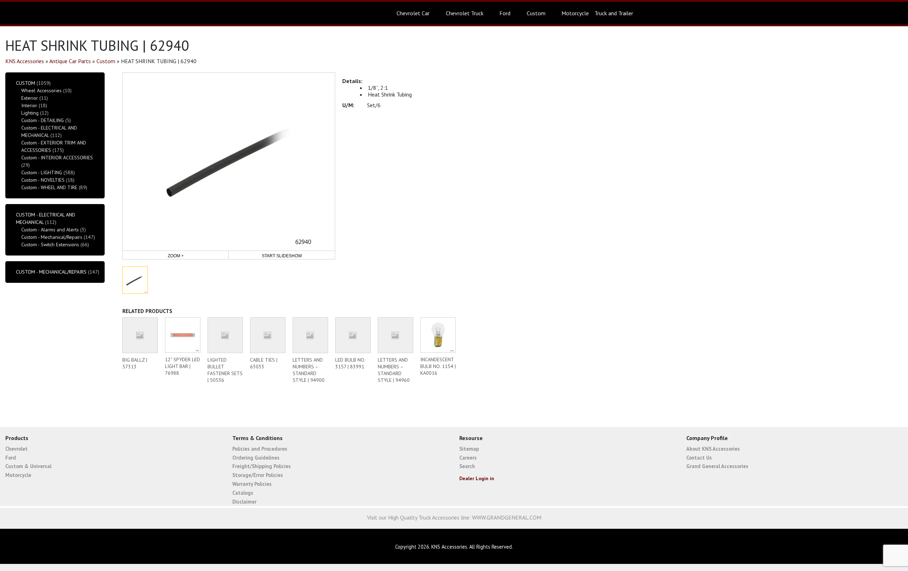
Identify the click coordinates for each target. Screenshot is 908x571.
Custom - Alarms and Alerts (50, 229)
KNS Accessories (24, 61)
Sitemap (469, 448)
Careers (468, 457)
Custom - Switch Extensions (50, 244)
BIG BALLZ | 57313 (134, 363)
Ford (504, 13)
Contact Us (699, 457)
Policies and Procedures (259, 448)
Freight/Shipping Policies (261, 466)
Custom (536, 13)
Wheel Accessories (41, 90)
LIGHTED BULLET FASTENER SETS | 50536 (225, 370)
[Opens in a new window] (858, 547)
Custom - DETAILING (42, 120)
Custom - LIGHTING (41, 172)
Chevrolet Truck (464, 13)
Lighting (30, 113)
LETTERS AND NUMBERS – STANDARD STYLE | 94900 (309, 370)
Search (467, 466)
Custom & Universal (28, 466)
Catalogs (242, 492)
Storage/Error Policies (257, 475)
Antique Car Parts (70, 61)
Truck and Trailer (613, 13)
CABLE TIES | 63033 (263, 363)
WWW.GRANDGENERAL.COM (506, 517)
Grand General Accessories (717, 466)
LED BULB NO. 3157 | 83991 (350, 363)
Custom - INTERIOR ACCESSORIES (57, 157)
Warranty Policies (252, 484)
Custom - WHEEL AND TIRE (49, 187)
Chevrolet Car (413, 13)
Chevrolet (16, 448)
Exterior (29, 98)
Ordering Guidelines (255, 457)
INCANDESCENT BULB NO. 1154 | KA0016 (438, 366)
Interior (29, 105)
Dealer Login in (476, 478)
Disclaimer (244, 501)
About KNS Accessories (713, 448)
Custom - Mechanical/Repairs (51, 237)
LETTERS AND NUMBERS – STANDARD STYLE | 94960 (394, 370)
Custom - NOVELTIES (43, 180)
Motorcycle (575, 13)
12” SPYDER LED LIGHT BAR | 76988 (182, 366)
